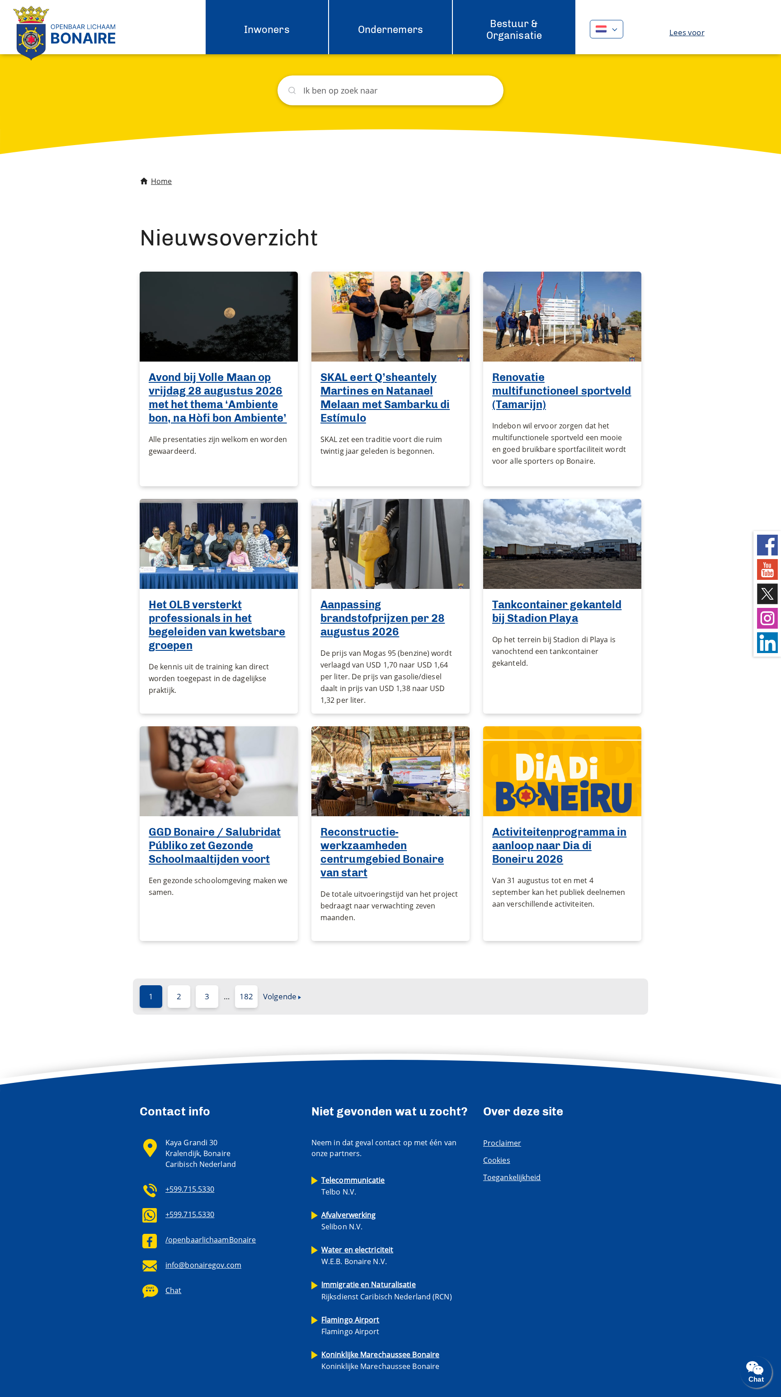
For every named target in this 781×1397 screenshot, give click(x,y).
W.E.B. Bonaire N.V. (357, 1255)
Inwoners (267, 30)
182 (246, 996)
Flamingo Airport (350, 1325)
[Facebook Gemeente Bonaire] (767, 544)
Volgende (279, 996)
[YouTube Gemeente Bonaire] (767, 568)
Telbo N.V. (353, 1186)
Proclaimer (502, 1143)
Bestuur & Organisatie (514, 30)
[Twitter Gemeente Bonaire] (767, 593)
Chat (173, 1290)
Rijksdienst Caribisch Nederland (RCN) (386, 1290)
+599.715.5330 (189, 1189)
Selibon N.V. (348, 1221)
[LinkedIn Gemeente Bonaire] (767, 641)
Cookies (496, 1160)
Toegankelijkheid (512, 1177)
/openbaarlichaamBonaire (210, 1240)
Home (161, 181)
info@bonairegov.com (203, 1265)
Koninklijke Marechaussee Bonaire (380, 1360)
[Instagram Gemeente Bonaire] (767, 617)
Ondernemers (390, 30)
